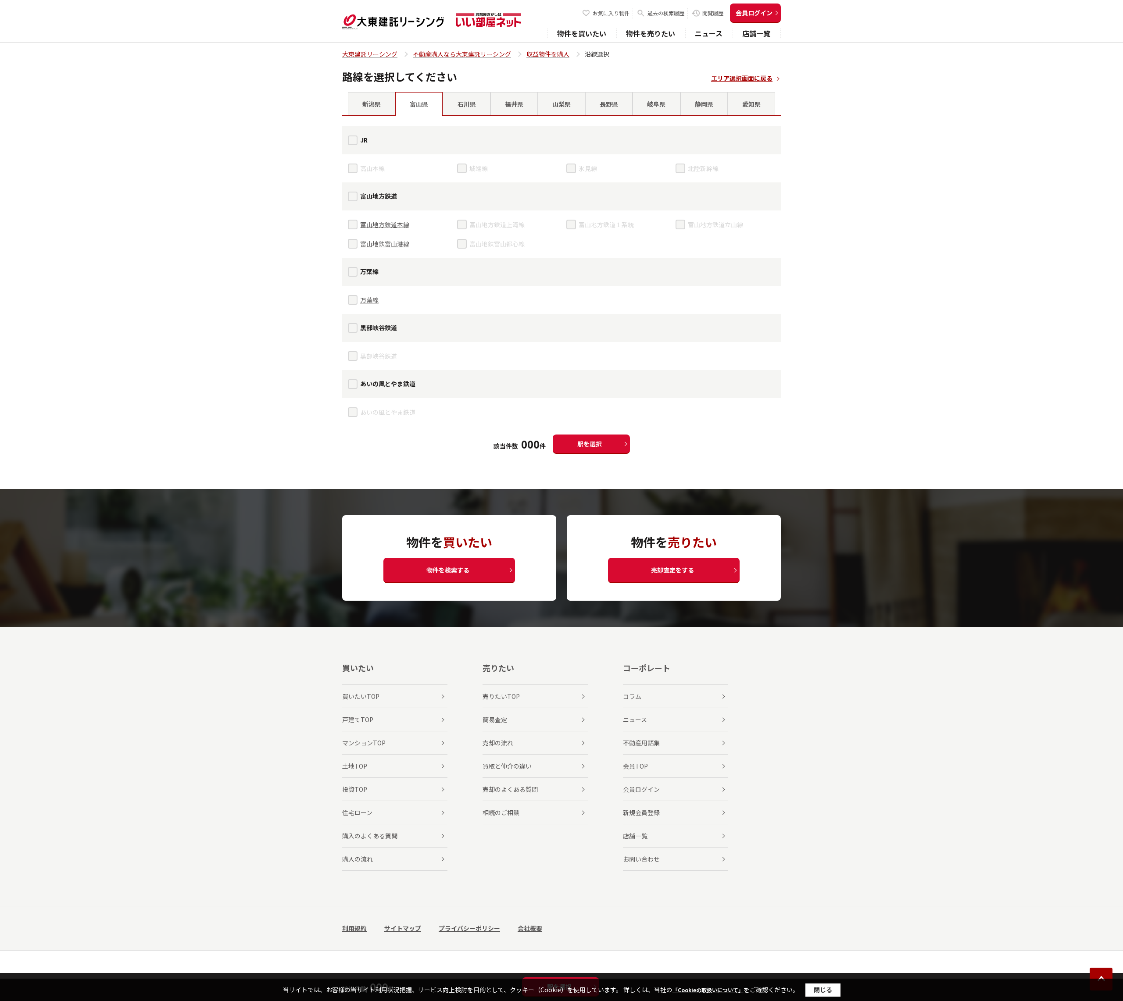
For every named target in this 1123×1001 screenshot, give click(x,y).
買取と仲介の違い (507, 766)
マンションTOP (364, 742)
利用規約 (354, 928)
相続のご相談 (501, 812)
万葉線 (369, 271)
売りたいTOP (501, 696)
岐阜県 (656, 104)
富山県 (419, 104)
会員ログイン (754, 12)
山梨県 (561, 104)
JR (364, 139)
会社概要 (530, 928)
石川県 (467, 104)
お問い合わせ (641, 859)
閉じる (823, 989)
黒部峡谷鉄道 (378, 327)
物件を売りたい (650, 33)
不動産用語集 (641, 742)
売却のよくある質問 (510, 789)
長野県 (609, 104)
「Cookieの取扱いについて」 (708, 990)
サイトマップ (402, 928)
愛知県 (751, 104)
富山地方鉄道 (378, 196)
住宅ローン (357, 812)
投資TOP (354, 789)
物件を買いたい (581, 33)
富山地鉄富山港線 (384, 243)
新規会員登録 (641, 812)
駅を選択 (589, 443)
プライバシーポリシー (469, 928)
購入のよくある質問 (369, 835)
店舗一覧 (756, 33)
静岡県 (704, 104)
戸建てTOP (357, 719)
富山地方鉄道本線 (384, 224)
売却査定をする (672, 570)
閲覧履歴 (712, 13)
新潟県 (371, 104)
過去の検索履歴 (665, 13)
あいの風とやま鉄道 (387, 383)
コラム (632, 696)
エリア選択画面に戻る (742, 78)
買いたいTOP (360, 696)
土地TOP (354, 766)
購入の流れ (357, 859)
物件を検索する (447, 570)
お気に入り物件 (611, 13)
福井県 (514, 104)
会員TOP (635, 766)
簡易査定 (495, 719)
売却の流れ (498, 742)
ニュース (708, 33)
